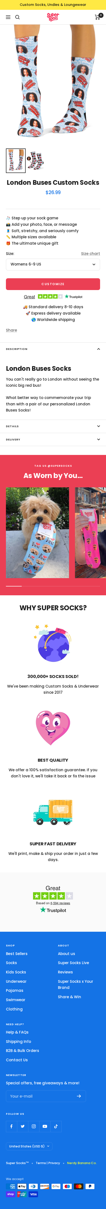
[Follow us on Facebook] (11, 1126)
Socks (11, 962)
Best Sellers (17, 953)
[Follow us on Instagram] (33, 1126)
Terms (41, 1163)
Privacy (54, 1163)
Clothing (14, 1009)
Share (11, 330)
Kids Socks (16, 972)
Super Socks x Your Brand (75, 984)
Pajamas (14, 990)
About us (66, 953)
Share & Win (69, 996)
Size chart (90, 253)
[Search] (17, 17)
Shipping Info (18, 1041)
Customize (53, 284)
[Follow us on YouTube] (44, 1126)
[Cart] (97, 17)
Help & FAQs (17, 1032)
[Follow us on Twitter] (22, 1126)
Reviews (65, 972)
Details (12, 426)
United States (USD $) (27, 1146)
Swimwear (15, 999)
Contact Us (17, 1060)
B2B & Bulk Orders (22, 1050)
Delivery (13, 439)
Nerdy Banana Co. (83, 1163)
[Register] (79, 1096)
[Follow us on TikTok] (55, 1126)
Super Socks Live (73, 962)
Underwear (16, 981)
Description (16, 349)
